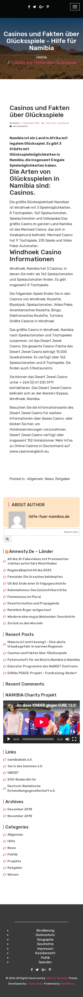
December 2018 (19, 809)
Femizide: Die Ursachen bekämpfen (35, 577)
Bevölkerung (45, 930)
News (49, 479)
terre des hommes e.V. (25, 766)
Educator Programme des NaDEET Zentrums (42, 666)
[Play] (9, 739)
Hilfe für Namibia (56, 978)
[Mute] (67, 739)
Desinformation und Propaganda (33, 603)
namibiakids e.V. (19, 760)
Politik (12, 854)
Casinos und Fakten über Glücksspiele (37, 653)
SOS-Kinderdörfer (21, 779)
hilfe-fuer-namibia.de (57, 123)
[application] (41, 721)
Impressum (45, 949)
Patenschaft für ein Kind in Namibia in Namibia (43, 660)
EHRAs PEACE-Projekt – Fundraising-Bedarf (42, 673)
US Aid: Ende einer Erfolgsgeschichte (36, 583)
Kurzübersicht (45, 953)
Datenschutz (45, 935)
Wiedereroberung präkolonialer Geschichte (41, 617)
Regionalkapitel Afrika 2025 (29, 570)
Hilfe (11, 841)
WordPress (67, 983)
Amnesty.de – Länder (31, 551)
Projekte (14, 861)
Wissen (13, 874)
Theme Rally (35, 983)
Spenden (45, 962)
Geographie (45, 939)
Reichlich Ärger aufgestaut (29, 610)
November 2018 (19, 816)
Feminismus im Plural (24, 597)
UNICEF (13, 773)
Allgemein (35, 479)
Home (41, 57)
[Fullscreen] (74, 739)
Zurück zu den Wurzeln (25, 623)
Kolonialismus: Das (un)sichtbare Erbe (37, 590)
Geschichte (45, 944)
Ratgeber (62, 479)
